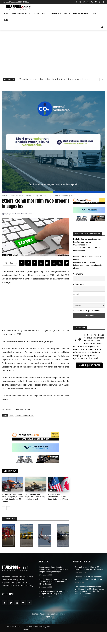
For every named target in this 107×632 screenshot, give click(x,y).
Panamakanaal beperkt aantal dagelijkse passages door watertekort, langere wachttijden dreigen (54, 569)
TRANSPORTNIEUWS (16, 195)
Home (4, 195)
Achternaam (78, 284)
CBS (11, 415)
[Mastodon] (99, 2)
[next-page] (8, 508)
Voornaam (78, 274)
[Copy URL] (66, 263)
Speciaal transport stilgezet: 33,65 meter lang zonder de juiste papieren (89, 568)
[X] (91, 2)
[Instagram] (80, 2)
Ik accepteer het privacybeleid (86, 310)
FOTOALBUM (9, 519)
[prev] (98, 79)
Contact (35, 614)
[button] (102, 26)
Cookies (54, 614)
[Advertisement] (53, 50)
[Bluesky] (95, 2)
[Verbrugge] (26, 535)
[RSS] (88, 2)
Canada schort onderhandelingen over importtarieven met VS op (58, 496)
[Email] (54, 263)
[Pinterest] (34, 263)
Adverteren (44, 614)
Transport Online (23, 409)
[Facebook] (76, 2)
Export (18, 415)
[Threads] (103, 2)
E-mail (76, 294)
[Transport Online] (21, 7)
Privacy (62, 614)
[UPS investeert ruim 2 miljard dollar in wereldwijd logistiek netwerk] (35, 484)
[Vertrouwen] (63, 535)
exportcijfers (28, 415)
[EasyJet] (44, 535)
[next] (102, 79)
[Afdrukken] (60, 263)
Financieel (30, 195)
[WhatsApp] (41, 263)
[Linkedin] (84, 2)
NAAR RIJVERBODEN (89, 365)
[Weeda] (8, 535)
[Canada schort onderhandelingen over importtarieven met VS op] (58, 484)
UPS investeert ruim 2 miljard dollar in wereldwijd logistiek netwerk (35, 496)
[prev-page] (3, 508)
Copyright (49, 616)
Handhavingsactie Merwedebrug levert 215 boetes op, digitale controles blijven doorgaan (54, 581)
